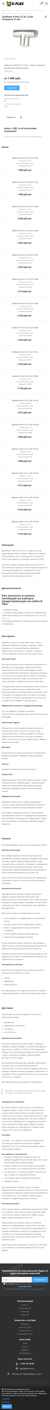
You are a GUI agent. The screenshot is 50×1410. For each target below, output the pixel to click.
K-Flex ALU (25, 1324)
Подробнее (6, 1399)
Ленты (25, 1346)
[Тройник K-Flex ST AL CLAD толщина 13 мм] (25, 37)
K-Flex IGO (25, 1315)
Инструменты (25, 1353)
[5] (14, 59)
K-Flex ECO (25, 1311)
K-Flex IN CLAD (25, 1330)
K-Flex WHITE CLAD (25, 1334)
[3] (10, 59)
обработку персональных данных (32, 1284)
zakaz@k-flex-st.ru (27, 1368)
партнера (17, 1195)
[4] (12, 59)
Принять (7, 1406)
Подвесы (25, 1350)
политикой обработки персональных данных (25, 1289)
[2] (8, 59)
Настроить (6, 1402)
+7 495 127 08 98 (27, 1363)
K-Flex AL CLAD (25, 1327)
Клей (25, 1343)
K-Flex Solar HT (25, 1308)
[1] (5, 59)
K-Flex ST (25, 1305)
